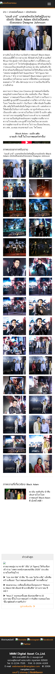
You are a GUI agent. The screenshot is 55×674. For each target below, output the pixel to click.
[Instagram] (33, 639)
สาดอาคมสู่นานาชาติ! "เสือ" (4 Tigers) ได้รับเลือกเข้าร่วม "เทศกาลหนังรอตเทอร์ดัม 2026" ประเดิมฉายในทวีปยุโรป (26, 569)
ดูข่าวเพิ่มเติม (26, 606)
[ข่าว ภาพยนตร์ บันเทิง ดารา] (8, 2)
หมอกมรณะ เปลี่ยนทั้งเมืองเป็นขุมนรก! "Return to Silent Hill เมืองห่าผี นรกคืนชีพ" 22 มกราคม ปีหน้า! (26, 588)
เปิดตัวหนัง (31, 12)
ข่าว (4, 12)
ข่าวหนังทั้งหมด (16, 12)
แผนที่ (15, 672)
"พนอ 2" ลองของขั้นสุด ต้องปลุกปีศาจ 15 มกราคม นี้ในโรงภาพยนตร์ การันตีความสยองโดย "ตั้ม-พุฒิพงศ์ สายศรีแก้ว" (26, 599)
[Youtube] (21, 639)
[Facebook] (46, 639)
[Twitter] (26, 644)
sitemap (24, 672)
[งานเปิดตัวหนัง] (14, 168)
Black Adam (33, 484)
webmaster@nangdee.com (26, 666)
